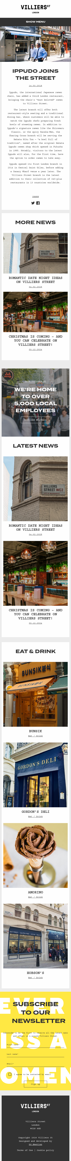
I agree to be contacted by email (32, 1074)
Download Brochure (35, 420)
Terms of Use (25, 1150)
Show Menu (35, 22)
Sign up (35, 1084)
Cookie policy (45, 1150)
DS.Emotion (35, 1144)
